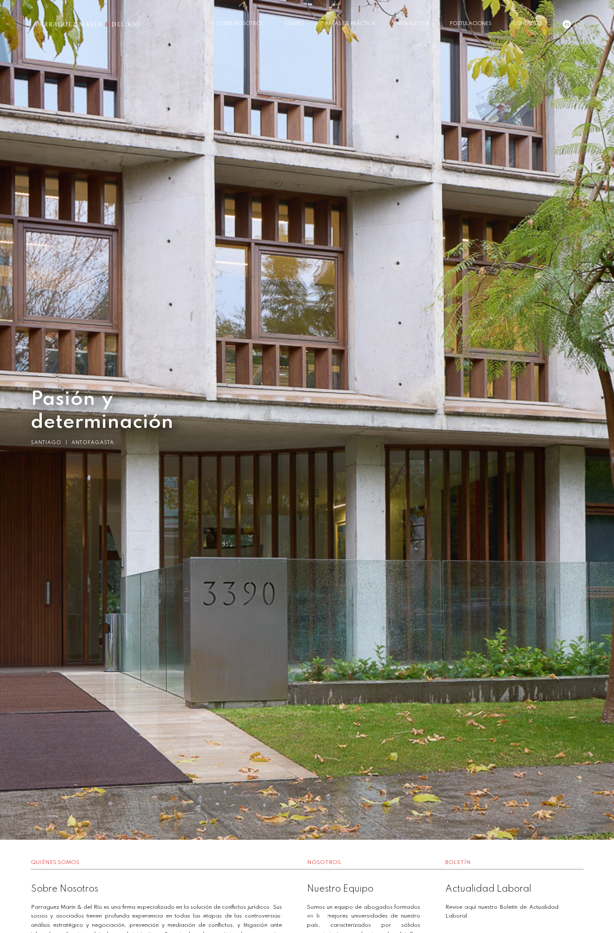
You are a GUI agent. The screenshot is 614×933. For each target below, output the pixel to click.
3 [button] (319, 916)
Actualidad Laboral (488, 889)
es (567, 24)
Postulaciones (471, 23)
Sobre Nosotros (240, 23)
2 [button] (307, 916)
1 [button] (294, 916)
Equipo (294, 23)
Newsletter (412, 23)
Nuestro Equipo (340, 889)
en (579, 24)
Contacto (527, 23)
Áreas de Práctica (350, 23)
